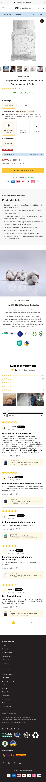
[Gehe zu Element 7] (33, 69)
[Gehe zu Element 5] (20, 69)
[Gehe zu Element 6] (26, 69)
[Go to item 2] (24, 399)
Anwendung (6, 649)
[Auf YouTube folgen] (20, 763)
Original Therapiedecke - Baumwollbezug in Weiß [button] (25, 575)
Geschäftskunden (8, 692)
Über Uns (5, 659)
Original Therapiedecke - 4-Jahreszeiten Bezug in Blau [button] (24, 462)
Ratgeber (5, 678)
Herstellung (6, 656)
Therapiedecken (23, 76)
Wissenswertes (7, 652)
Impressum (6, 695)
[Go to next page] (37, 622)
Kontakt (5, 688)
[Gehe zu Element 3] (6, 69)
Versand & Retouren (9, 681)
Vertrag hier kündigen (9, 685)
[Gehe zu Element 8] (40, 69)
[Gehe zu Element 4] (13, 69)
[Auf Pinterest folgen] (14, 763)
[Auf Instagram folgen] (9, 763)
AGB (3, 703)
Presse (4, 663)
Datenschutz (6, 699)
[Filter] (4, 415)
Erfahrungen (6, 706)
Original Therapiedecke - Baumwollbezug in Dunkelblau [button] (25, 501)
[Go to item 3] (38, 399)
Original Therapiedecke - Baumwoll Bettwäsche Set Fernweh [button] (22, 536)
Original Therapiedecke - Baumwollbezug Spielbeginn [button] (24, 614)
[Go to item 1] (9, 399)
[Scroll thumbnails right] (41, 399)
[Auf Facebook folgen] (3, 763)
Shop (4, 645)
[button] (7, 89)
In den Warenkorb (23, 170)
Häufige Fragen (7, 674)
